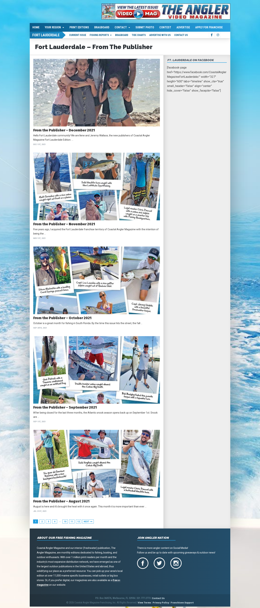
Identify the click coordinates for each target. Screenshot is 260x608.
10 (65, 521)
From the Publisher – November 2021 (64, 224)
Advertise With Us (160, 35)
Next (86, 521)
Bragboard (101, 27)
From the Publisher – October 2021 (62, 318)
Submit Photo (144, 27)
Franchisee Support (182, 602)
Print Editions (79, 27)
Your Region (53, 27)
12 (78, 521)
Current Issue (77, 35)
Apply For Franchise (209, 27)
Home (35, 27)
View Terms (144, 602)
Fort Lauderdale (46, 35)
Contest (165, 27)
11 (72, 521)
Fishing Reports (99, 35)
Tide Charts (139, 35)
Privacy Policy (161, 602)
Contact (121, 27)
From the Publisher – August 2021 (61, 501)
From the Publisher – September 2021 (65, 407)
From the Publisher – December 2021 (64, 130)
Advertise (183, 27)
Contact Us (181, 35)
